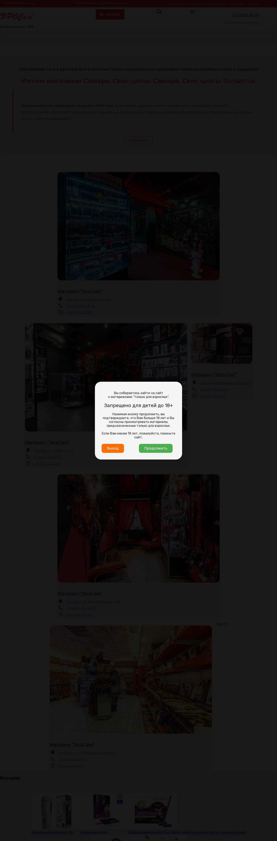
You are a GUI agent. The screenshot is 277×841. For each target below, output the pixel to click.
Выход (113, 448)
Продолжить (155, 448)
